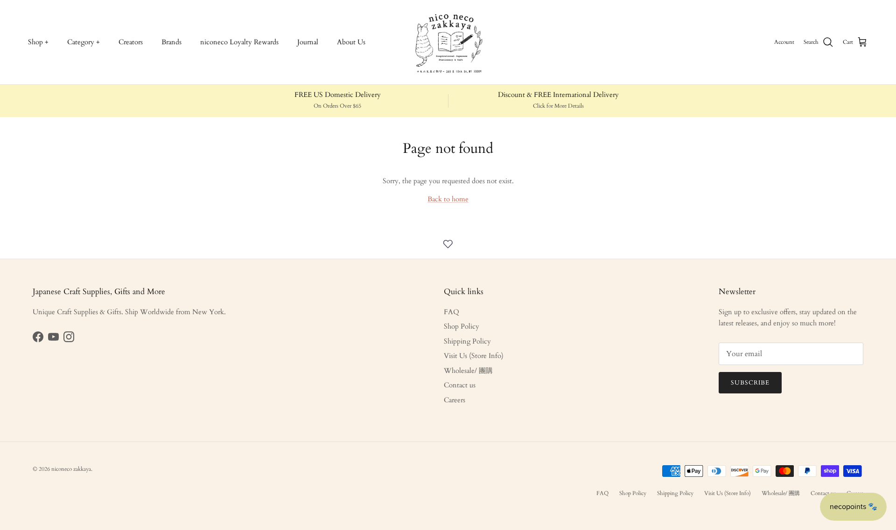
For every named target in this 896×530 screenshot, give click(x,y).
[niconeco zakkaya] (448, 42)
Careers (454, 400)
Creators (131, 42)
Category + (83, 42)
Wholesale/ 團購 (468, 370)
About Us (351, 42)
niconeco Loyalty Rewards (239, 42)
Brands (171, 42)
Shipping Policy (467, 341)
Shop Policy (461, 326)
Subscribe (750, 383)
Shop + (38, 42)
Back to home (448, 199)
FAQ (451, 312)
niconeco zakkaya (71, 469)
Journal (307, 42)
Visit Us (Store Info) (474, 355)
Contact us (460, 385)
